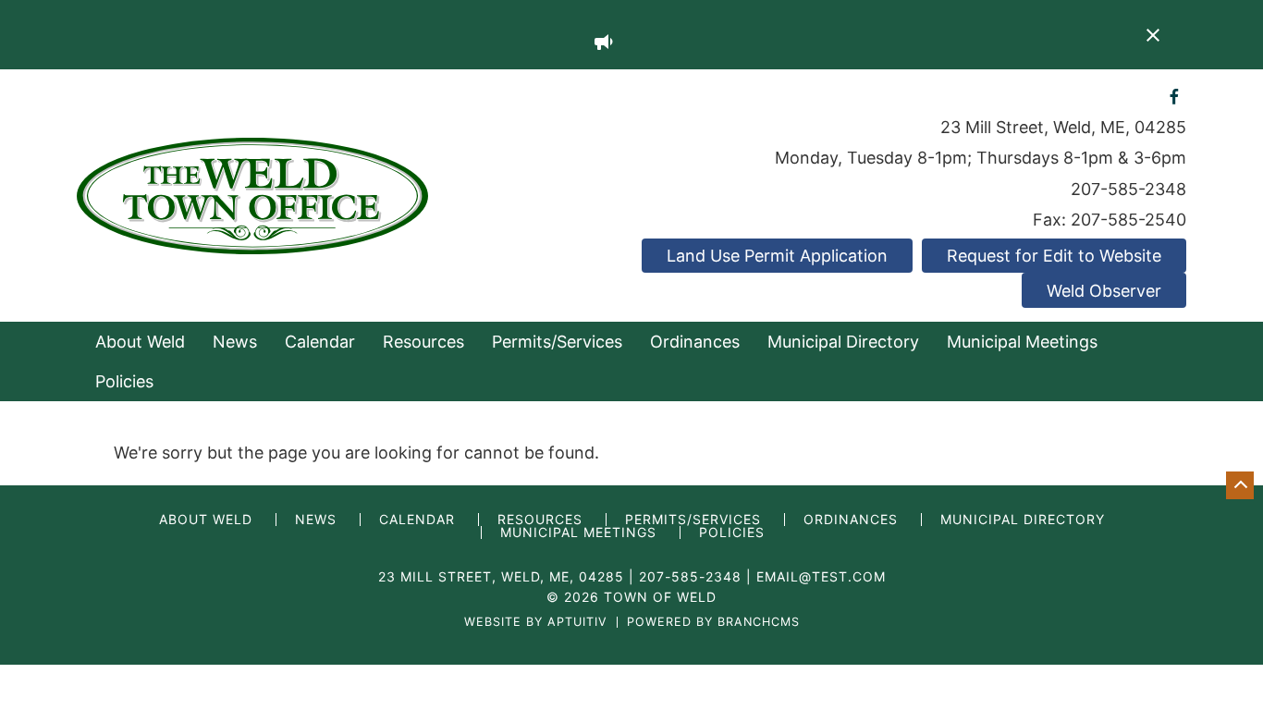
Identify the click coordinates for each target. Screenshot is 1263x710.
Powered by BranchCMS (713, 623)
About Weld (140, 341)
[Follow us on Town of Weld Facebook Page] (1174, 95)
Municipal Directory (843, 341)
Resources (423, 341)
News (235, 341)
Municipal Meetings (1022, 341)
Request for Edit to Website (1054, 255)
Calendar (320, 341)
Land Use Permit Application (777, 255)
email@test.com (821, 576)
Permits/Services (557, 341)
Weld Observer (1104, 290)
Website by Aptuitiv (535, 623)
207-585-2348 (1128, 189)
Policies (124, 381)
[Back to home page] (252, 194)
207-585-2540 (1128, 219)
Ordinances (695, 341)
